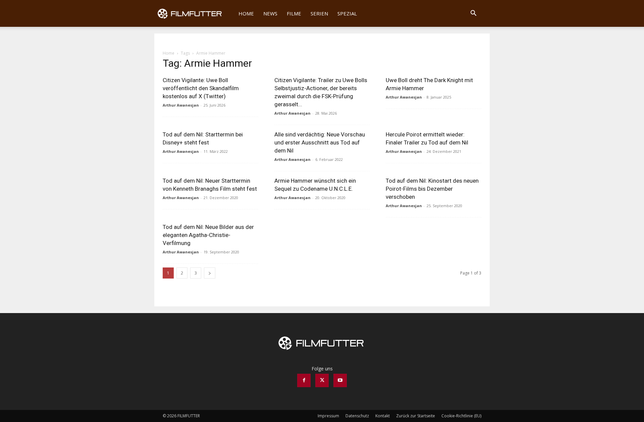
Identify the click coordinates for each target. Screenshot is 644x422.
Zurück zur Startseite (415, 416)
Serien (319, 13)
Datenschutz (357, 416)
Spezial (347, 13)
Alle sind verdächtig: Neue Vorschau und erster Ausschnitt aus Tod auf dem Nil (319, 142)
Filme (294, 13)
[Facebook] (304, 380)
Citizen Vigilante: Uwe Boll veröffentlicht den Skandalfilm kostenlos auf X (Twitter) (201, 88)
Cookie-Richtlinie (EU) (461, 416)
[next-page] (209, 273)
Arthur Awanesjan (181, 105)
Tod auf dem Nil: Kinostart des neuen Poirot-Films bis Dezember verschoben (432, 188)
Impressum (328, 416)
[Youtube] (340, 380)
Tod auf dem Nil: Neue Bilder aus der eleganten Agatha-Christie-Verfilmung (208, 235)
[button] (473, 14)
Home (246, 13)
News (270, 13)
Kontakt (382, 416)
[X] (322, 380)
